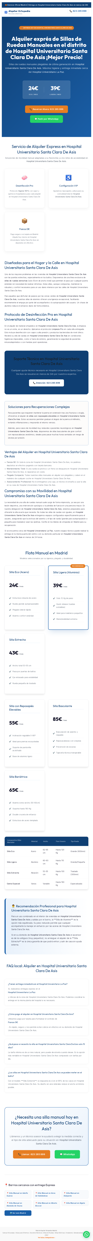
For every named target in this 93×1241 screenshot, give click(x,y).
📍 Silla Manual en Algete (74, 1203)
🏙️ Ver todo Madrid (18, 1213)
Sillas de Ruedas (48, 1233)
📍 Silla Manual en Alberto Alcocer (46, 1204)
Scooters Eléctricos (36, 1233)
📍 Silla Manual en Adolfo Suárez (17, 1194)
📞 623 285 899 (78, 11)
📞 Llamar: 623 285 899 (31, 1154)
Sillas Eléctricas (60, 1233)
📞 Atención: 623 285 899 (46, 383)
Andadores (69, 1233)
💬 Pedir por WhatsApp (46, 119)
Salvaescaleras (78, 1233)
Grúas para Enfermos (22, 1233)
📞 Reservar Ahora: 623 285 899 (46, 109)
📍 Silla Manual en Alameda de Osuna (14, 1204)
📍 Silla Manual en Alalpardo (71, 1194)
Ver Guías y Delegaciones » (46, 1237)
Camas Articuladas (9, 1233)
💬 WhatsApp (67, 1154)
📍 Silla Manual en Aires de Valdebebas (45, 1194)
